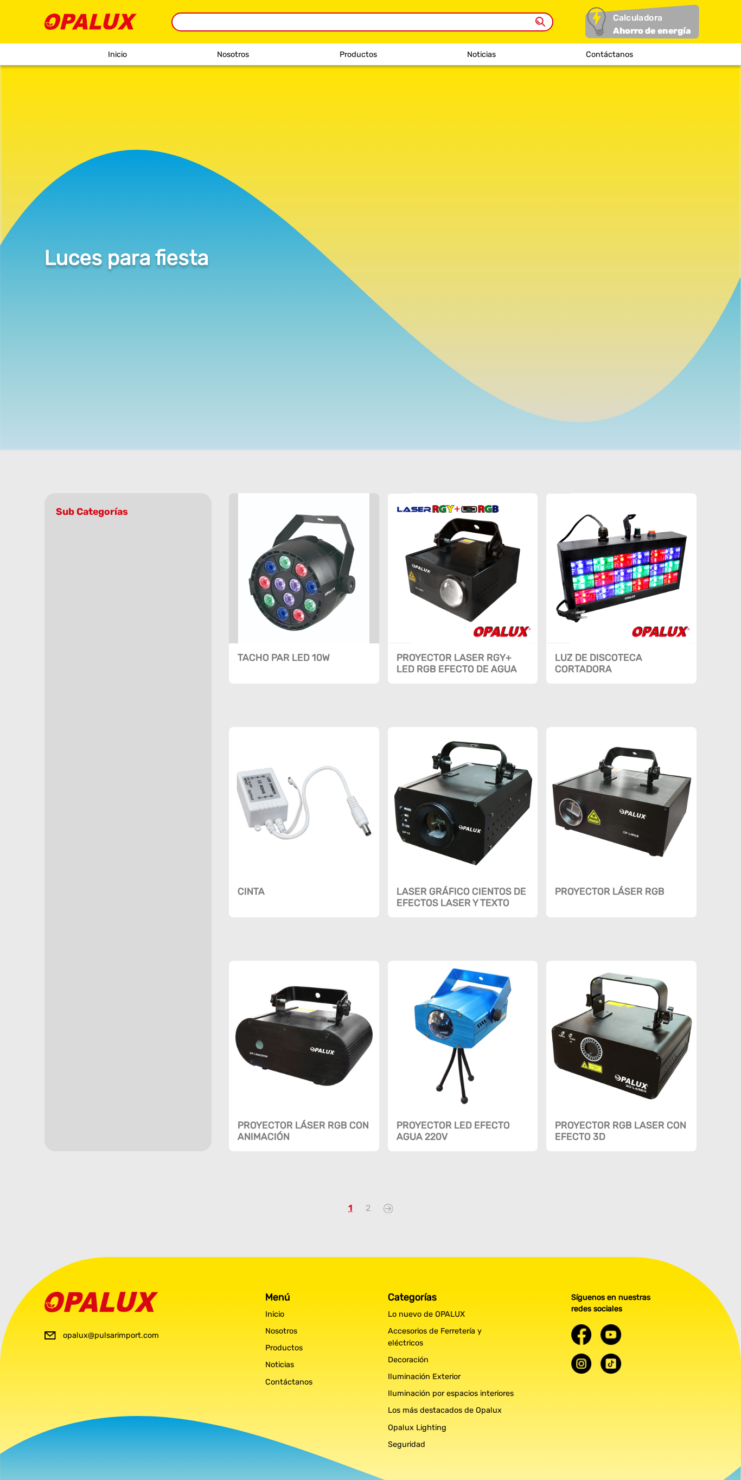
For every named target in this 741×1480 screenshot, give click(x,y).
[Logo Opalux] (101, 1302)
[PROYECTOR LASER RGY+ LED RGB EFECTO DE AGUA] (463, 568)
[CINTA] (304, 802)
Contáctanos (609, 54)
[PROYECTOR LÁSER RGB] (621, 802)
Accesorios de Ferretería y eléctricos (435, 1337)
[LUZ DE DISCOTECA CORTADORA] (621, 568)
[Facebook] (581, 1334)
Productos (358, 54)
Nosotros (233, 54)
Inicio (117, 54)
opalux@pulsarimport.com (111, 1335)
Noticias (481, 54)
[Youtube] (611, 1334)
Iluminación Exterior (424, 1376)
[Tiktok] (611, 1364)
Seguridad (406, 1444)
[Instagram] (581, 1364)
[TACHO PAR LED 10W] (304, 568)
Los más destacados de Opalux (445, 1410)
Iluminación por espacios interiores (451, 1393)
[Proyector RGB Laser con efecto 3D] (621, 1036)
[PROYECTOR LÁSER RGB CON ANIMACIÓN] (304, 1036)
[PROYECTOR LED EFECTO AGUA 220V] (463, 1036)
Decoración (408, 1359)
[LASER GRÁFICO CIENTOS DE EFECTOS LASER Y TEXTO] (463, 802)
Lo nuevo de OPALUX (426, 1314)
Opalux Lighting (417, 1427)
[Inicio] (90, 18)
